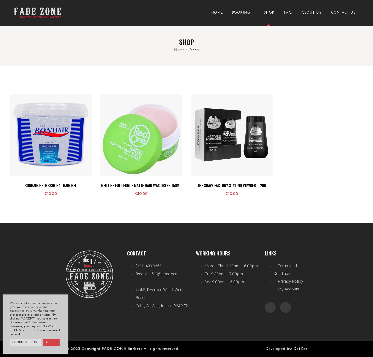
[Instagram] (285, 307)
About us (311, 12)
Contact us (343, 12)
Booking (241, 12)
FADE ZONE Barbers (122, 349)
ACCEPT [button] (51, 342)
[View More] (19, 171)
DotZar (300, 349)
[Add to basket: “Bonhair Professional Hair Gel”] (19, 160)
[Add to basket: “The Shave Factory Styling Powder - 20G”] (200, 160)
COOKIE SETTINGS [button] (25, 342)
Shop (269, 12)
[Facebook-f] (270, 307)
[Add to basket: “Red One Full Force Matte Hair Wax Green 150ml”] (110, 160)
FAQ (288, 12)
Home (217, 12)
